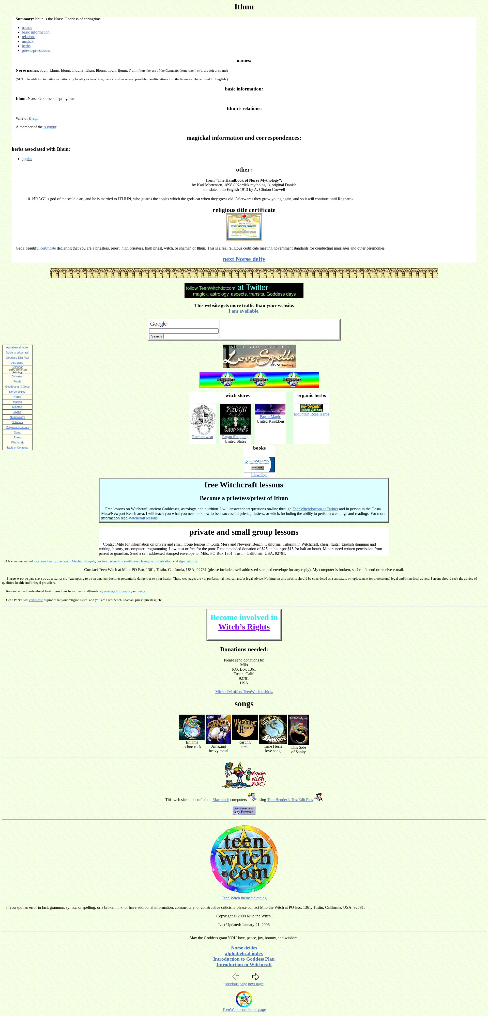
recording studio (121, 561)
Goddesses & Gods (17, 386)
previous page (236, 984)
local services (43, 561)
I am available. (244, 311)
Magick (17, 401)
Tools (17, 432)
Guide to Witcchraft (17, 352)
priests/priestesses (36, 50)
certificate (48, 248)
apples (27, 159)
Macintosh (220, 799)
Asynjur (49, 127)
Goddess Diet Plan (17, 357)
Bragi (33, 118)
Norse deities (17, 391)
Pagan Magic (270, 416)
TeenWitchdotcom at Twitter (315, 509)
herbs (26, 46)
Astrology (17, 362)
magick (28, 41)
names (27, 27)
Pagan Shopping (235, 437)
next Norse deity (244, 259)
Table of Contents (17, 447)
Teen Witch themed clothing (244, 898)
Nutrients (17, 422)
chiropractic (122, 591)
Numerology (17, 417)
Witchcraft (17, 442)
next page (256, 984)
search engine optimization (153, 561)
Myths (17, 411)
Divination (17, 376)
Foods (17, 381)
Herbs (17, 396)
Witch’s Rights (244, 626)
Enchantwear (202, 437)
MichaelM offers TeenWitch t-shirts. (244, 691)
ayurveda (106, 591)
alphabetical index (244, 953)
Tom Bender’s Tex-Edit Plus (290, 799)
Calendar (17, 366)
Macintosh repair (83, 561)
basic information (36, 32)
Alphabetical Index (17, 347)
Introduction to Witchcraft (244, 964)
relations (28, 37)
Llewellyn (259, 474)
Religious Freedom (17, 427)
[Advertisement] (279, 329)
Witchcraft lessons (143, 518)
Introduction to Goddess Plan (244, 959)
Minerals (17, 406)
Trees (17, 437)
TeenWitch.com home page (244, 1009)
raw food (103, 561)
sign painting (188, 561)
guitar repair (62, 561)
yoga (141, 591)
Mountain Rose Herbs (311, 414)
